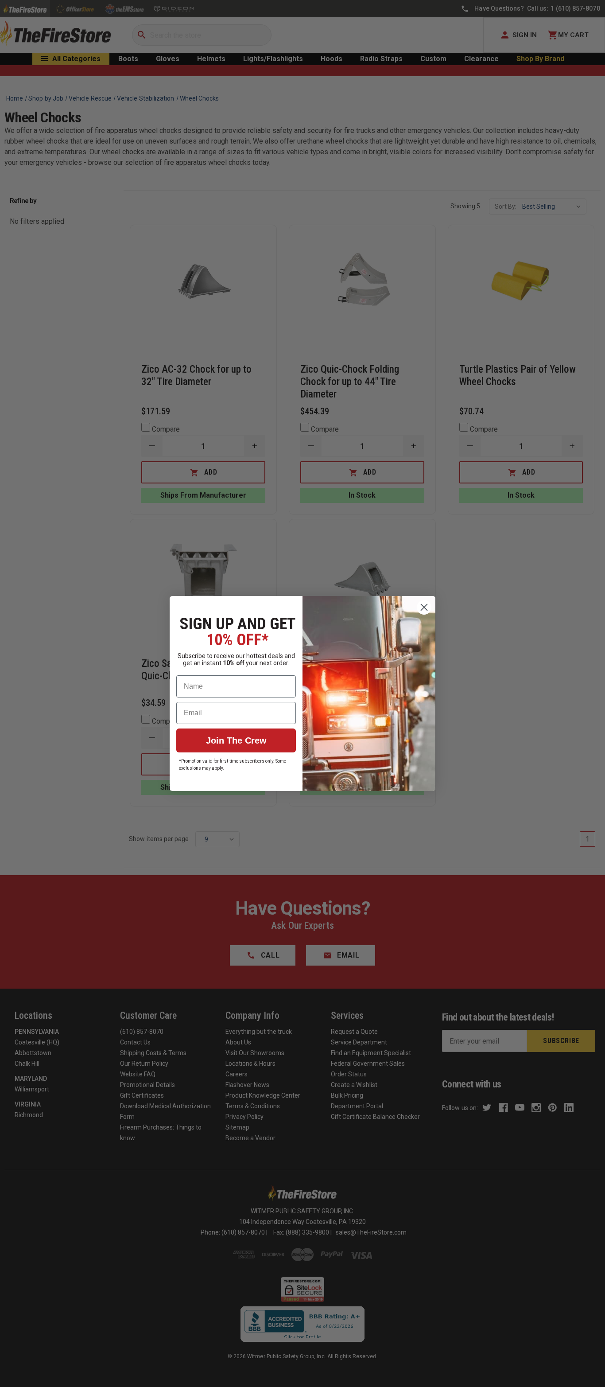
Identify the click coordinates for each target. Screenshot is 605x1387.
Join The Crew (236, 740)
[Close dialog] (424, 607)
